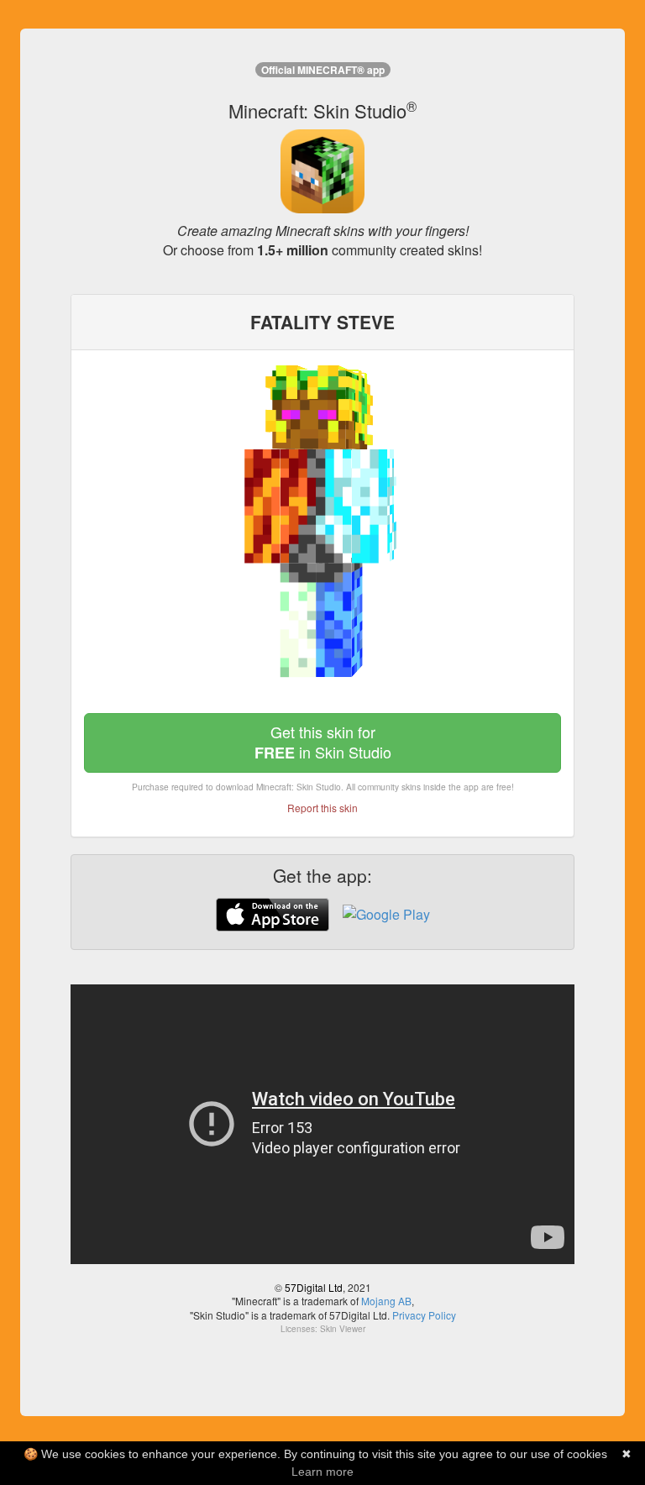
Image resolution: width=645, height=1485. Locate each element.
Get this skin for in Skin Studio (322, 742)
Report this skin (322, 807)
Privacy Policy (424, 1315)
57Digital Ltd (314, 1287)
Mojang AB (386, 1300)
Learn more (322, 1471)
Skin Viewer (342, 1329)
